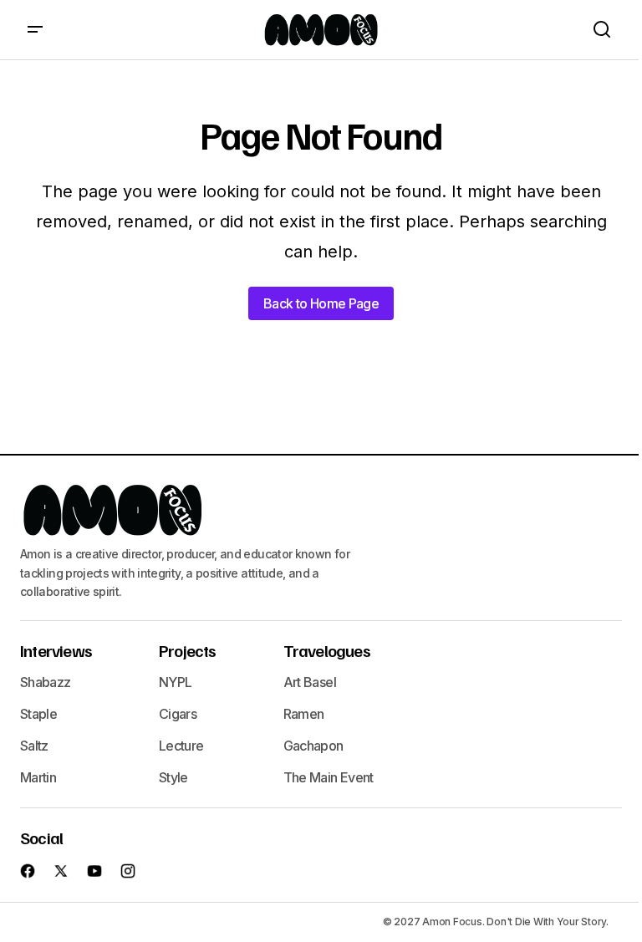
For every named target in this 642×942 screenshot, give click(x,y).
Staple (38, 713)
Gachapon (313, 745)
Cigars (177, 713)
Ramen (303, 713)
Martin (38, 777)
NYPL (175, 682)
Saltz (34, 745)
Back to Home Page (321, 303)
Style (173, 777)
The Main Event (328, 777)
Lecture (181, 745)
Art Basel (309, 682)
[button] (35, 29)
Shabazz (45, 682)
